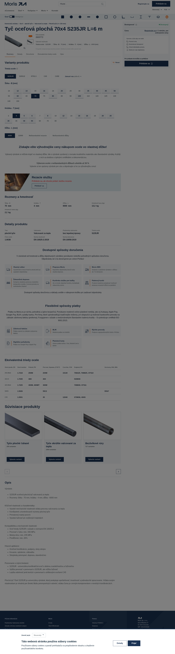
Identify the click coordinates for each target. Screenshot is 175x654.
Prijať (134, 643)
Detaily (120, 643)
